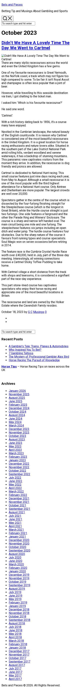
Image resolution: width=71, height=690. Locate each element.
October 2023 (17, 436)
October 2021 (17, 505)
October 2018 (17, 616)
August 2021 (17, 512)
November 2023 (19, 432)
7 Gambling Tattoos (21, 353)
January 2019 (17, 606)
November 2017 (19, 654)
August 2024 (17, 415)
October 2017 (17, 658)
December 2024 (19, 408)
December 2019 (19, 575)
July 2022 (15, 477)
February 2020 (18, 568)
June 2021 (15, 519)
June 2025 (15, 401)
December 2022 (19, 463)
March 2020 (16, 564)
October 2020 (17, 547)
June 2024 (15, 418)
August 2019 (17, 588)
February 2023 (18, 457)
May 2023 (15, 446)
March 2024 (16, 425)
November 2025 (19, 394)
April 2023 (15, 450)
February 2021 (18, 533)
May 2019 (15, 599)
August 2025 (17, 398)
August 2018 (17, 623)
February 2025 (18, 404)
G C (30, 312)
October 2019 (17, 581)
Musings (38, 312)
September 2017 (19, 661)
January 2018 (17, 647)
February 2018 (18, 644)
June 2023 (15, 443)
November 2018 (19, 613)
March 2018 (16, 641)
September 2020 (19, 550)
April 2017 (15, 679)
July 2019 (15, 592)
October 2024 (17, 411)
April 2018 (15, 637)
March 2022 (16, 491)
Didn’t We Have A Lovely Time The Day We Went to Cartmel (35, 45)
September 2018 (19, 620)
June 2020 (15, 561)
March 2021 (16, 529)
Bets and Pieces (12, 4)
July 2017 (15, 668)
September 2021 (19, 509)
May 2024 (15, 422)
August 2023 (17, 439)
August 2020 (17, 554)
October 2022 (17, 470)
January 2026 (17, 391)
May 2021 (15, 522)
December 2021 (19, 498)
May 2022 (15, 484)
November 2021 (19, 502)
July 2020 (15, 557)
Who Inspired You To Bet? (25, 349)
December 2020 (19, 540)
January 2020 (17, 571)
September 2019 (19, 585)
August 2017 (17, 665)
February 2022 (18, 495)
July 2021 (15, 516)
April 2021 (15, 526)
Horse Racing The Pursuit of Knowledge (34, 360)
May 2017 (15, 675)
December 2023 (19, 429)
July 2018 (15, 627)
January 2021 (17, 536)
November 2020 (19, 543)
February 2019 (18, 602)
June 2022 (15, 481)
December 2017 (19, 651)
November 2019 (19, 578)
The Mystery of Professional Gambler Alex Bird (39, 356)
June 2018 (15, 630)
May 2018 (15, 634)
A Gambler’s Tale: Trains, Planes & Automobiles (38, 346)
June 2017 (15, 672)
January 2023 (17, 460)
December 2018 (19, 609)
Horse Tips (9, 366)
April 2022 (15, 488)
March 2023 (16, 453)
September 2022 (19, 474)
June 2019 (15, 595)
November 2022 (19, 467)
